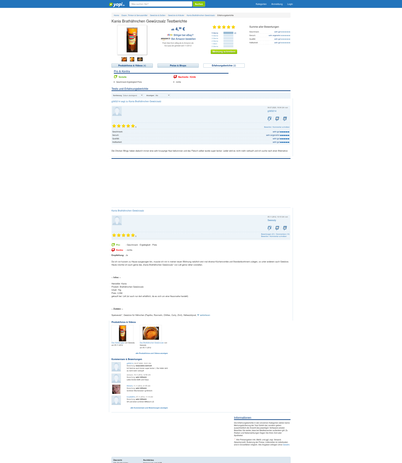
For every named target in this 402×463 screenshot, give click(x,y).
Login (290, 4)
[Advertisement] (201, 182)
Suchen (199, 4)
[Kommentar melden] (285, 119)
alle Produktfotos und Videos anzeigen (152, 353)
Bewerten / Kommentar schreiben (277, 127)
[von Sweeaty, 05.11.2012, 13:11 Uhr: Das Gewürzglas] (122, 333)
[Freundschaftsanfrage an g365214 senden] (270, 119)
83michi (130, 385)
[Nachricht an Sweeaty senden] (277, 228)
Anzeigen (150, 95)
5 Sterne (215, 33)
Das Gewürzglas (117, 342)
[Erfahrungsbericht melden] (285, 228)
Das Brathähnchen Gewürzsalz (152, 342)
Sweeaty (272, 220)
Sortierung (117, 95)
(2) (224, 65)
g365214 (130, 363)
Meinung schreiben (223, 51)
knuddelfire (131, 396)
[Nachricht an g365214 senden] (277, 119)
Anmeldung (277, 4)
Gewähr (286, 444)
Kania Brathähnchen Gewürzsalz (127, 210)
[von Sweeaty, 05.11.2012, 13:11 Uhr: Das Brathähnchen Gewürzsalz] (151, 333)
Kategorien (261, 4)
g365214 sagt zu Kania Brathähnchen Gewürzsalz (136, 101)
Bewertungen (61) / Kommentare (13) (275, 234)
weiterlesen (204, 314)
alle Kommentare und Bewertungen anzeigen (149, 408)
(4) (132, 65)
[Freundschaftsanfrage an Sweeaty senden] (270, 228)
